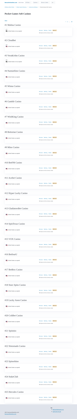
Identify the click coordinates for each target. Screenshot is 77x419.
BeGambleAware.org (58, 409)
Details (49, 30)
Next (6, 20)
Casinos (35, 2)
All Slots (27, 2)
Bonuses (41, 30)
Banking (45, 30)
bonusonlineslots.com (10, 414)
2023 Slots (21, 2)
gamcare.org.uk (57, 411)
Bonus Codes (44, 2)
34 (71, 21)
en (52, 2)
